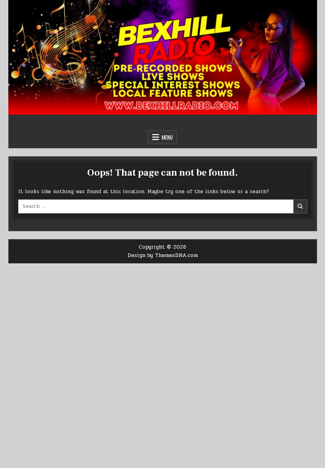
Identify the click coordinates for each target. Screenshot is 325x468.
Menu (167, 137)
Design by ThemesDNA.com (163, 255)
